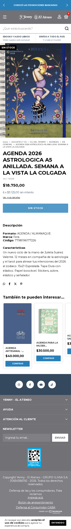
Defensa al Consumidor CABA (35, 507)
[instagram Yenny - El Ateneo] (19, 384)
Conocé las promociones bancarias (35, 5)
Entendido (57, 523)
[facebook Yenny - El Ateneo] (30, 384)
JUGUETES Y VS (19, 142)
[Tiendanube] (50, 513)
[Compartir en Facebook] (9, 284)
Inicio (5, 142)
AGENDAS (54, 142)
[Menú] (5, 17)
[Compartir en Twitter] (15, 284)
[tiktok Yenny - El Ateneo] (52, 384)
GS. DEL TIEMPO (38, 142)
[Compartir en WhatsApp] (4, 284)
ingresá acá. (35, 497)
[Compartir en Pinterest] (21, 284)
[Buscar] (66, 28)
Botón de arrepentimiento (35, 502)
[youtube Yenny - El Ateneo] (41, 384)
